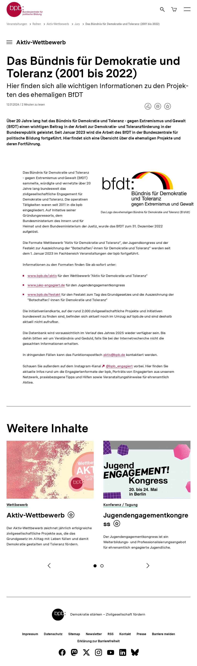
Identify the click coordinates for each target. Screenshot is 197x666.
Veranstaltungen (17, 24)
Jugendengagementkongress (145, 519)
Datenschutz (53, 634)
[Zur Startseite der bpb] (25, 16)
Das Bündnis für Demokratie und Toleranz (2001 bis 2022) (122, 24)
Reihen (37, 24)
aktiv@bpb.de (114, 355)
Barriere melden (163, 634)
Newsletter (94, 634)
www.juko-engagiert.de (46, 285)
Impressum (30, 634)
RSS (111, 634)
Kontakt (125, 634)
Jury (77, 24)
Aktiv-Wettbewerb (58, 24)
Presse (141, 634)
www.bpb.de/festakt (44, 294)
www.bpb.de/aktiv (42, 276)
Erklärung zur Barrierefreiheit (98, 641)
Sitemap (74, 634)
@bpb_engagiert (119, 366)
